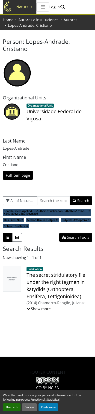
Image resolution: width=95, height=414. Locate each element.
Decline (29, 407)
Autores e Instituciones (38, 19)
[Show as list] (7, 237)
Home (8, 19)
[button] (62, 7)
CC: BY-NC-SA (47, 387)
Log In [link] (54, 6)
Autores (70, 19)
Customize (48, 407)
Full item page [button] (18, 175)
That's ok (12, 407)
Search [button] (82, 200)
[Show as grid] (17, 237)
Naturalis (24, 6)
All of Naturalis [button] (22, 200)
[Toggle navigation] (42, 7)
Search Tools (77, 237)
